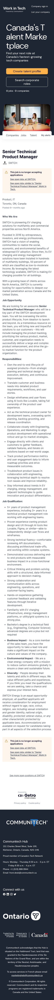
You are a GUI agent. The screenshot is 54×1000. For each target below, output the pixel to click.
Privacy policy (20, 803)
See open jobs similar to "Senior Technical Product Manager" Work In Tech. (28, 186)
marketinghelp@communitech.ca (27, 975)
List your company (40, 12)
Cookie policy (34, 803)
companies (12, 135)
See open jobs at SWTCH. (23, 179)
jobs (23, 135)
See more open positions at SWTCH (27, 775)
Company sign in (39, 6)
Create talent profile (27, 71)
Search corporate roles (27, 82)
